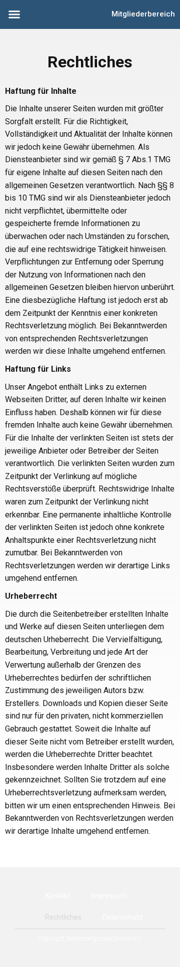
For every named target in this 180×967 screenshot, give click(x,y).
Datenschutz (122, 917)
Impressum (109, 896)
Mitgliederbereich (143, 13)
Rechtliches (63, 917)
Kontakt (58, 896)
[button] (14, 14)
